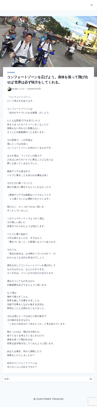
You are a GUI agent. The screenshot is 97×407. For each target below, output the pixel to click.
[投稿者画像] (9, 89)
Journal (11, 72)
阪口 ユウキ (20, 89)
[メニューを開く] (91, 5)
